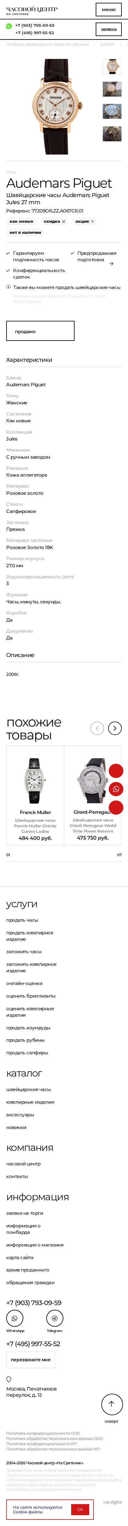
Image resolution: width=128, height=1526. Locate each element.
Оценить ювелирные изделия (30, 1012)
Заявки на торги (24, 1213)
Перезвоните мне (31, 1360)
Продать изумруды (28, 1028)
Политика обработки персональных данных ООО (54, 1439)
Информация (35, 1197)
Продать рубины (25, 1040)
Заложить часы (23, 951)
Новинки (16, 1127)
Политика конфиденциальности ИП (41, 1444)
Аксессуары (20, 1115)
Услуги (21, 904)
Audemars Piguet (25, 384)
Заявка (109, 29)
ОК (80, 1509)
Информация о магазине (35, 1245)
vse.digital (112, 1502)
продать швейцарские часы (87, 287)
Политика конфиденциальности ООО (43, 1433)
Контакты (17, 1176)
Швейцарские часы (28, 1089)
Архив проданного (27, 1270)
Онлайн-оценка (24, 983)
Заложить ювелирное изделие (31, 967)
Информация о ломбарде (23, 1229)
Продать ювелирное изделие (29, 936)
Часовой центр (23, 1164)
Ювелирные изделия (30, 1102)
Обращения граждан (30, 1282)
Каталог (24, 1073)
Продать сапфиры (27, 1053)
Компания (29, 1147)
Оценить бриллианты (31, 996)
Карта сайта (19, 1257)
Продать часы (22, 920)
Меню (108, 9)
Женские (16, 403)
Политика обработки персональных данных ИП (53, 1449)
